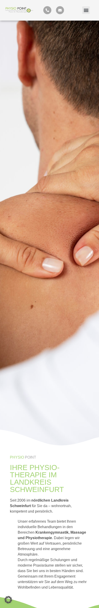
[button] (86, 10)
